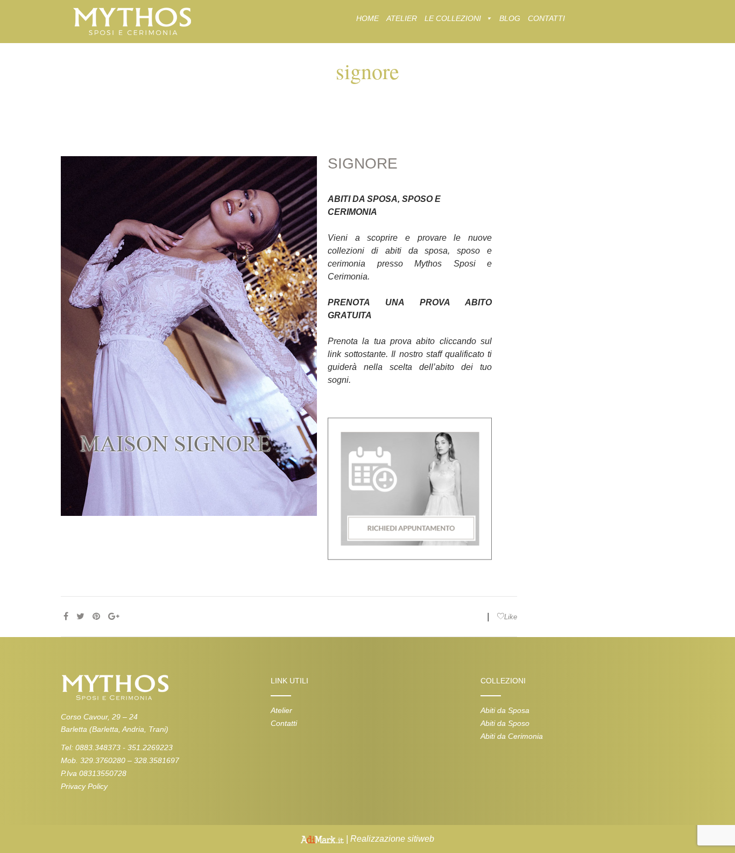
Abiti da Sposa (504, 710)
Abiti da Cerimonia (511, 736)
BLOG (509, 18)
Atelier (281, 710)
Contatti (284, 723)
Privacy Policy (84, 786)
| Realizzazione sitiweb (389, 838)
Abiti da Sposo (504, 723)
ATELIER (401, 18)
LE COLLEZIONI (453, 18)
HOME (367, 18)
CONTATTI (546, 18)
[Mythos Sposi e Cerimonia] (131, 20)
